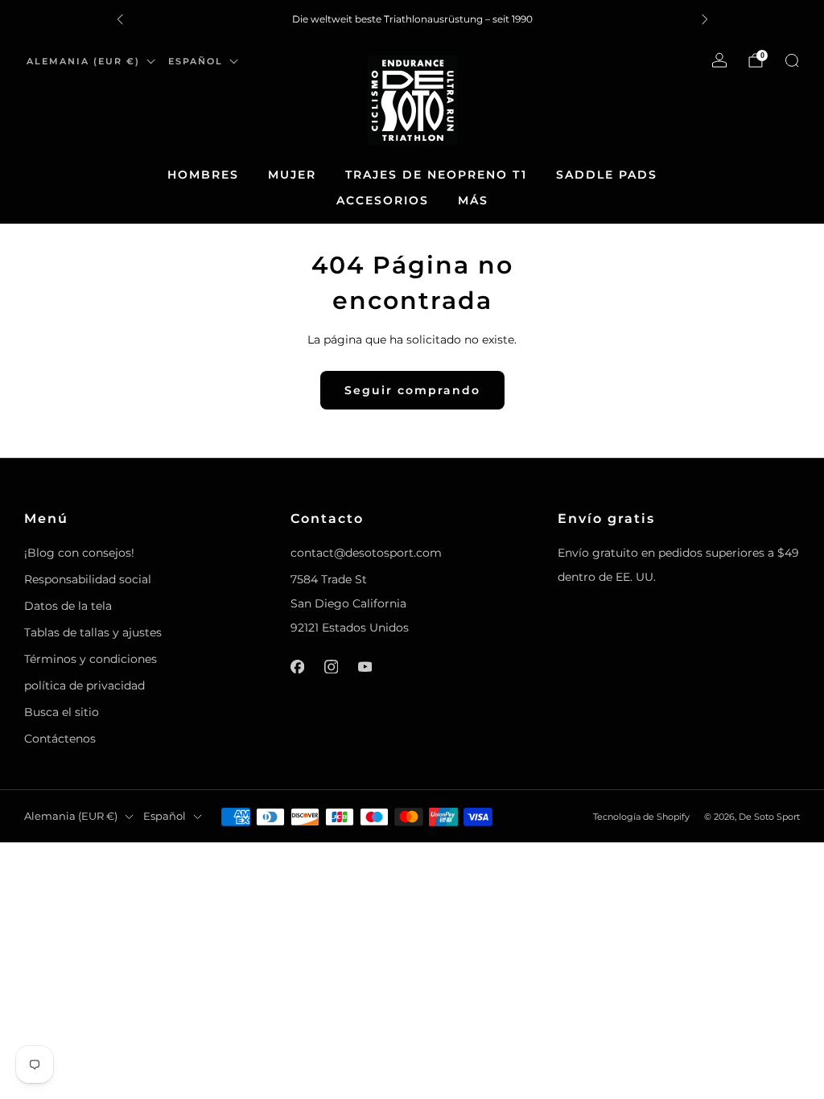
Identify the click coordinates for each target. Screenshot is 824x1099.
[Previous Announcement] (119, 19)
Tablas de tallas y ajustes (93, 632)
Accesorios (382, 200)
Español (195, 61)
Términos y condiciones (90, 659)
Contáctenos (60, 738)
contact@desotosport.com (366, 552)
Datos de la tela (68, 606)
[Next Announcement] (704, 19)
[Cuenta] (719, 60)
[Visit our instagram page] (331, 666)
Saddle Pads (606, 174)
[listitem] (412, 19)
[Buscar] (792, 60)
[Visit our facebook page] (298, 666)
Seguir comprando (412, 390)
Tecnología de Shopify (641, 816)
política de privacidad (84, 685)
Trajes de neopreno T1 (436, 174)
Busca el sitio (61, 712)
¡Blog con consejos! (79, 552)
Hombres (203, 174)
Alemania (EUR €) (83, 61)
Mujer (292, 174)
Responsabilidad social (87, 579)
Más (473, 200)
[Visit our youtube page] (365, 666)
